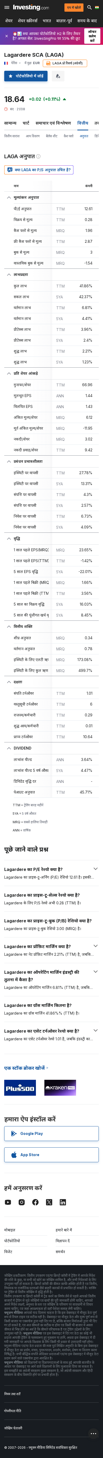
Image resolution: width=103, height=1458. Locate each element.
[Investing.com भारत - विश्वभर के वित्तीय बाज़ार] (31, 7)
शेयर (9, 21)
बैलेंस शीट (51, 136)
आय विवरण (33, 136)
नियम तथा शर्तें (12, 1394)
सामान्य (10, 123)
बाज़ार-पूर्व (64, 21)
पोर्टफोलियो (12, 1241)
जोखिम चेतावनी (13, 1428)
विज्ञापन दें (63, 1241)
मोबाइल (9, 1230)
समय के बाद (87, 21)
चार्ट (26, 123)
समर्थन (60, 1251)
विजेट (8, 1251)
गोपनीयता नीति (12, 1411)
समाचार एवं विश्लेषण (53, 123)
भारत (47, 21)
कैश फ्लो (68, 136)
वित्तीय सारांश (12, 136)
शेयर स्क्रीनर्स (28, 21)
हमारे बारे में (64, 1230)
